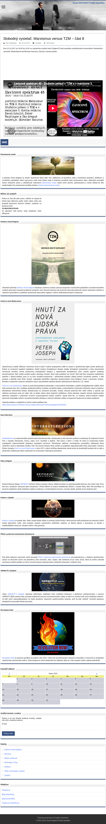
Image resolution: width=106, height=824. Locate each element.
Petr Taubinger (11, 43)
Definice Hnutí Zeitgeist (13, 750)
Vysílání (38, 43)
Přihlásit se (6, 790)
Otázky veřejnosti (10, 758)
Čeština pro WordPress (10, 803)
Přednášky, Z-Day (11, 762)
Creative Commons (61, 818)
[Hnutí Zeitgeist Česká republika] (53, 15)
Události (7, 767)
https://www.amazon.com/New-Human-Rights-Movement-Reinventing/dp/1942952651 (34, 405)
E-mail (4, 724)
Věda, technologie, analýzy (14, 771)
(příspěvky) (8, 794)
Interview (7, 754)
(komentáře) (8, 799)
